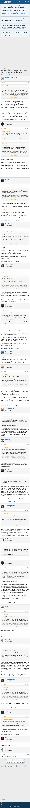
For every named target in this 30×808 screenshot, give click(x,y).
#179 (28, 743)
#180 (28, 754)
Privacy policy (18, 802)
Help (23, 802)
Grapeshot (8, 606)
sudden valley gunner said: (7, 547)
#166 (28, 310)
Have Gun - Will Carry (11, 77)
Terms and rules (10, 802)
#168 (28, 371)
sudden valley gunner (11, 505)
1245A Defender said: (6, 231)
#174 (28, 567)
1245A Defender (9, 264)
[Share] (26, 83)
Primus (7, 123)
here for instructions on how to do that (14, 28)
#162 (28, 128)
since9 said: (4, 85)
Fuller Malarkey (5, 74)
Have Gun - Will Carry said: (7, 416)
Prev (10, 759)
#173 (28, 544)
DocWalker (8, 538)
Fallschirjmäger (9, 408)
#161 (28, 82)
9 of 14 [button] (15, 759)
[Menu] (2, 2)
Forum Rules (14, 32)
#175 (28, 611)
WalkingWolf (8, 351)
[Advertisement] (15, 53)
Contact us (3, 802)
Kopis (6, 737)
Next (19, 759)
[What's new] (25, 1)
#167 (28, 357)
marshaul (7, 439)
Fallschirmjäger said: (6, 131)
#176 (28, 645)
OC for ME (7, 639)
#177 (28, 684)
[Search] (28, 1)
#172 (28, 510)
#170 (28, 444)
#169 (28, 414)
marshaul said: (5, 187)
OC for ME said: (5, 143)
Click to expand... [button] (15, 97)
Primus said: (4, 276)
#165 (28, 270)
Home (26, 802)
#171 (28, 475)
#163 (28, 184)
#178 (28, 716)
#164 (28, 229)
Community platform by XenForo (12, 806)
